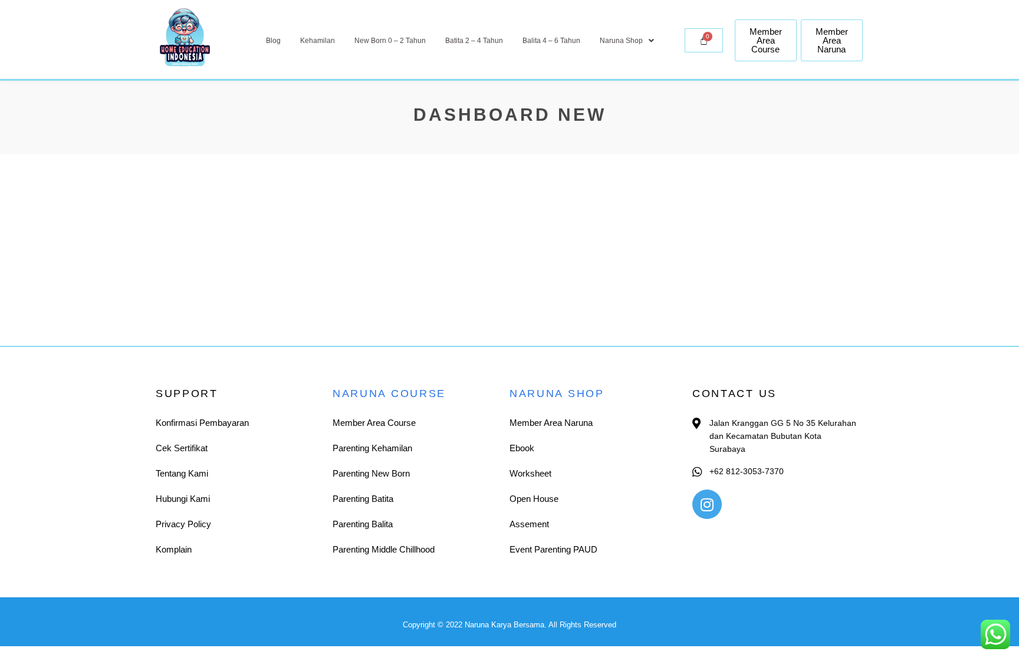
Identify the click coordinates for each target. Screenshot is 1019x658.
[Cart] (704, 40)
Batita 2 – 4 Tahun (474, 41)
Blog (273, 41)
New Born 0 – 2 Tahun (390, 41)
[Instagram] (707, 504)
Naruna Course (389, 393)
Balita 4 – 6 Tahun (551, 41)
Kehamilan (317, 41)
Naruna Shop (621, 41)
